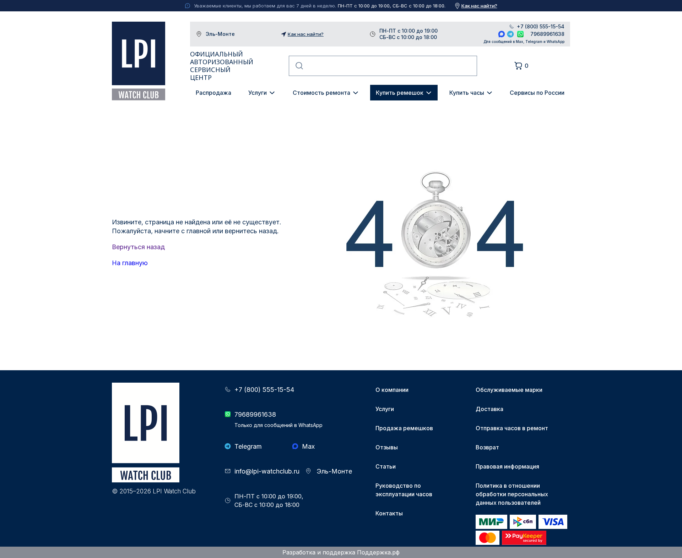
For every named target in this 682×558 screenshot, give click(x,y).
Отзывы (386, 447)
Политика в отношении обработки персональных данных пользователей (512, 494)
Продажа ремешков (404, 428)
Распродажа (213, 92)
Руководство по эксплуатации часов (403, 490)
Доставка (489, 408)
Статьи (385, 466)
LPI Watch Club (138, 61)
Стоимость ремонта (321, 92)
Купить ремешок (399, 92)
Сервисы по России (537, 92)
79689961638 (547, 34)
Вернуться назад (138, 247)
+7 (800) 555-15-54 (540, 26)
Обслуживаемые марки (509, 389)
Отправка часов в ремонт (512, 428)
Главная (123, 128)
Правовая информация (507, 466)
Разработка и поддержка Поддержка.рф (341, 552)
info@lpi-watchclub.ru (266, 471)
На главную (130, 263)
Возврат (487, 447)
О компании (391, 389)
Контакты (389, 513)
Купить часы (466, 92)
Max (501, 34)
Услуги (257, 92)
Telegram (510, 34)
